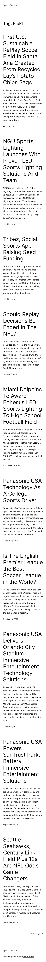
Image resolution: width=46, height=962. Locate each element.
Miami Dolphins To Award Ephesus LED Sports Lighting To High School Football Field (22, 405)
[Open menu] (41, 5)
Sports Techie (10, 5)
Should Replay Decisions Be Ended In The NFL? (21, 324)
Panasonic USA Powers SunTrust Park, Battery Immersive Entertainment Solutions (22, 761)
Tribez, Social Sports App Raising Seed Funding (20, 249)
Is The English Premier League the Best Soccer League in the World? (23, 569)
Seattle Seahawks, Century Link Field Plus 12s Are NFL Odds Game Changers (21, 859)
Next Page (37, 933)
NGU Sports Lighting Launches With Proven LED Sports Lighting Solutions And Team (22, 160)
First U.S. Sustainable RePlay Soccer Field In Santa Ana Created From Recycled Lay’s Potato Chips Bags (22, 60)
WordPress (28, 956)
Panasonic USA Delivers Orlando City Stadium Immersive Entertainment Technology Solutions (22, 657)
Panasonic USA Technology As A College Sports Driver (22, 490)
